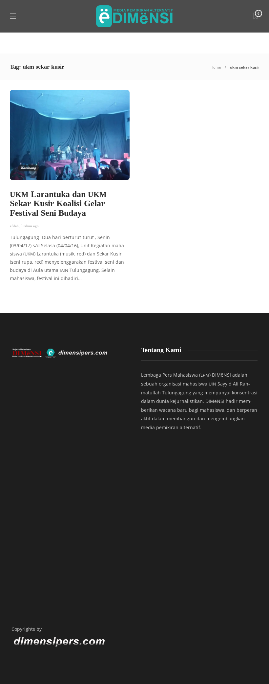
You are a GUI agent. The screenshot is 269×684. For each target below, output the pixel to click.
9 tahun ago (30, 226)
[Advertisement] (69, 551)
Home (216, 67)
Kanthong (28, 168)
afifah (14, 226)
